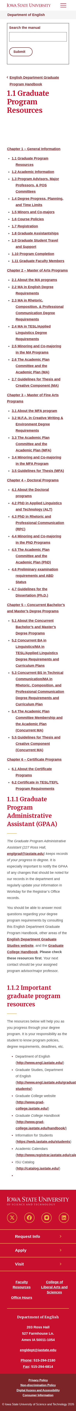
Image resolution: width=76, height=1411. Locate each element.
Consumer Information (38, 1395)
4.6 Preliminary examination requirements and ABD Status (35, 575)
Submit (19, 52)
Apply (21, 1250)
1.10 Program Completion (33, 254)
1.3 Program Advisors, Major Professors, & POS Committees (35, 185)
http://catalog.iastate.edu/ (38, 1168)
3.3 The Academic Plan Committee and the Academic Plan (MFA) (31, 444)
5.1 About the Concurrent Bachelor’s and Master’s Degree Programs (34, 627)
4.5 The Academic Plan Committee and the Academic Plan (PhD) (31, 556)
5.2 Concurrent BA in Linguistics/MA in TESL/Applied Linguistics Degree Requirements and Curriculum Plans (35, 653)
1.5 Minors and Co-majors (33, 212)
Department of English (26, 15)
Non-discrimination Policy (38, 1385)
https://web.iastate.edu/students (43, 1142)
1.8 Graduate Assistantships (35, 233)
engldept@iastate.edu (38, 1350)
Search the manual (24, 28)
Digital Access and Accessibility (38, 1390)
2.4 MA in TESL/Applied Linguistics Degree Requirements (31, 332)
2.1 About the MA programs (34, 280)
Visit (19, 1264)
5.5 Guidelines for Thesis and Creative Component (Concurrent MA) (36, 743)
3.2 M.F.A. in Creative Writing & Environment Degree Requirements (37, 424)
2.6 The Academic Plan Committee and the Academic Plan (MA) (30, 366)
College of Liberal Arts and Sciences (54, 1287)
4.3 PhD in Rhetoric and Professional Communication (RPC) (38, 523)
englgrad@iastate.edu (25, 854)
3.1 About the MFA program (34, 411)
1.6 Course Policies (28, 219)
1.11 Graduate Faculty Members (38, 261)
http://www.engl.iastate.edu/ (40, 1063)
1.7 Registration (25, 226)
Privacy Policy (38, 1380)
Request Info (27, 1236)
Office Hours (21, 1298)
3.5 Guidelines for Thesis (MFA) (38, 471)
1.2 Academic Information (33, 172)
